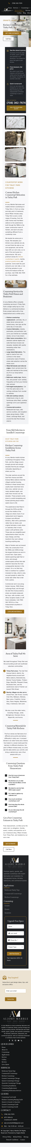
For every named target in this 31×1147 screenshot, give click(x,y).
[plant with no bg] (15, 858)
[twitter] (12, 1040)
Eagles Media (20, 1133)
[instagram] (15, 1040)
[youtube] (18, 1040)
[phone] (21, 1040)
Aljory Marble (14, 1130)
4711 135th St (8, 1117)
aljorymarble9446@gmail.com (13, 1123)
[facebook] (9, 1040)
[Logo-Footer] (6, 9)
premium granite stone (12, 261)
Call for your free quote (16, 108)
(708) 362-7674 (17, 3)
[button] (15, 776)
